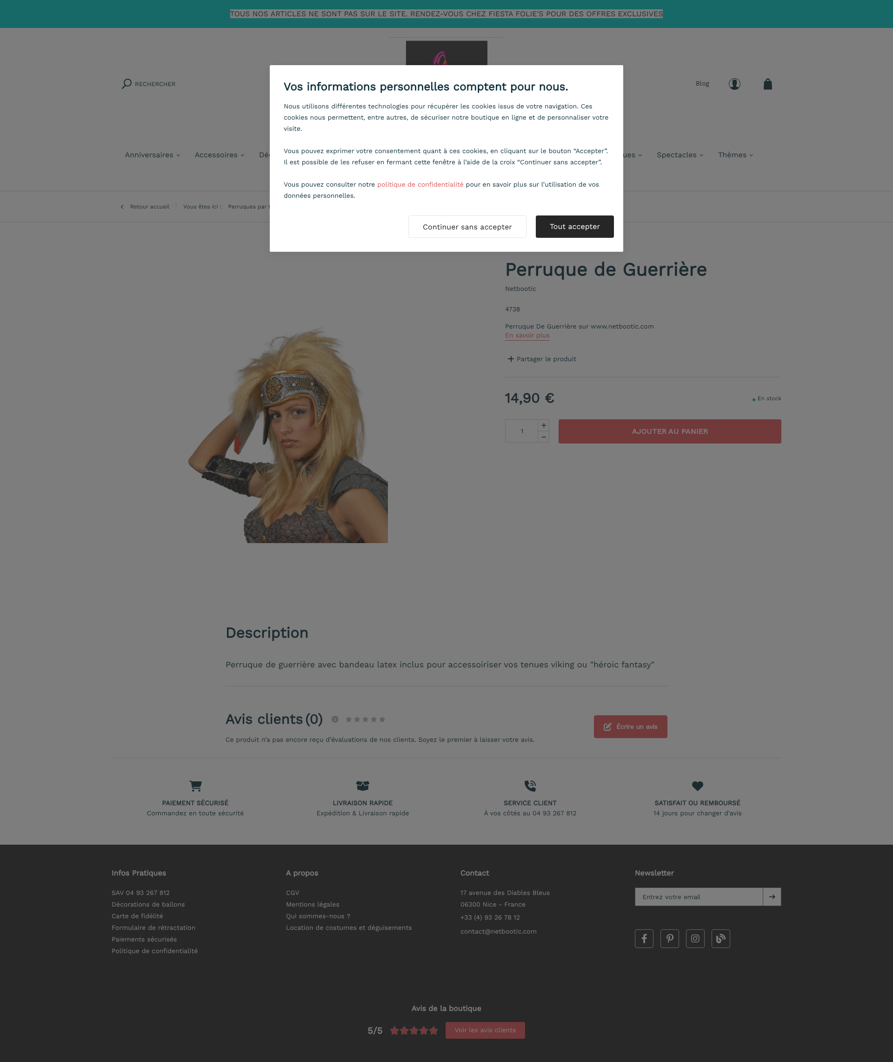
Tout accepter (575, 226)
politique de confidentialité (420, 184)
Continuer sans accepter (467, 226)
